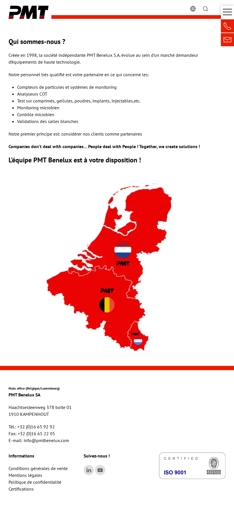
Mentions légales (25, 475)
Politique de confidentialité (35, 482)
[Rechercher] (205, 8)
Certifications (21, 489)
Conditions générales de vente (38, 468)
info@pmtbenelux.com (46, 440)
